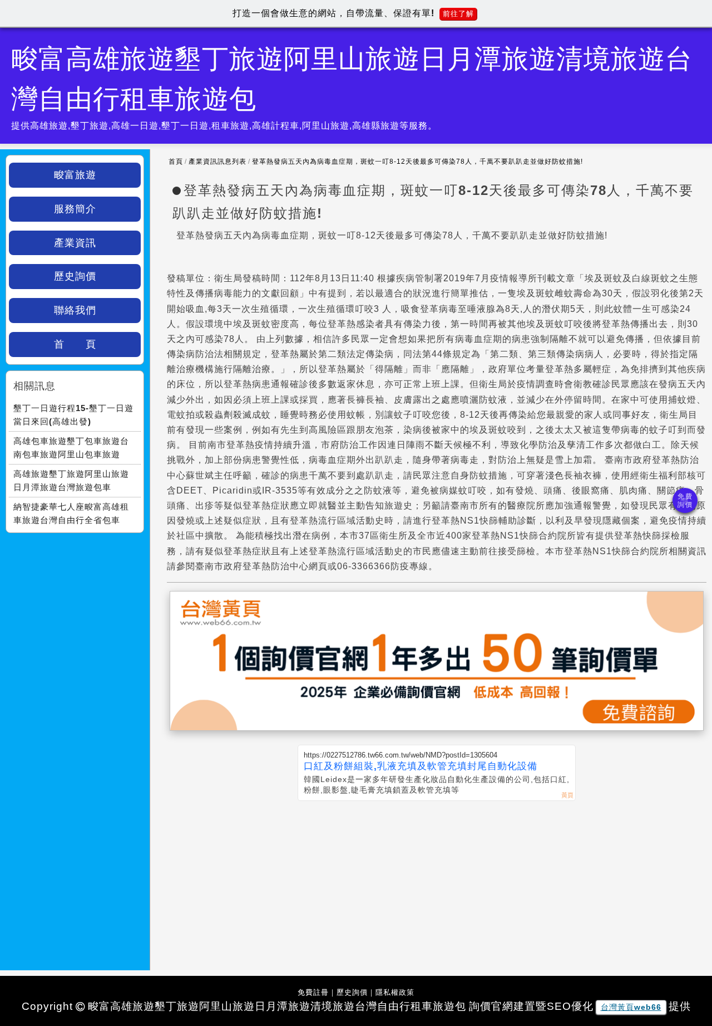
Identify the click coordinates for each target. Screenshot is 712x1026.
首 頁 (75, 344)
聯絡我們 (75, 310)
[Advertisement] (436, 884)
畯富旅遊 (75, 174)
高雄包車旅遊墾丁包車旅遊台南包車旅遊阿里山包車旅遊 (71, 447)
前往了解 (458, 13)
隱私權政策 (394, 992)
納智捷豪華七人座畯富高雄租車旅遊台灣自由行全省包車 (71, 513)
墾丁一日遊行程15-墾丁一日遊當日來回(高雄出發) (73, 414)
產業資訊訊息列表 (217, 161)
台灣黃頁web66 (631, 1007)
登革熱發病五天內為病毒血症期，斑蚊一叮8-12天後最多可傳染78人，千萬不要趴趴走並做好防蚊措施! (417, 161)
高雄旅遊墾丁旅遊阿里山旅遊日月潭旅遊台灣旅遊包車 (71, 480)
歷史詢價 (75, 276)
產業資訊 (75, 242)
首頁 (176, 161)
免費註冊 (313, 992)
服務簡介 (75, 208)
